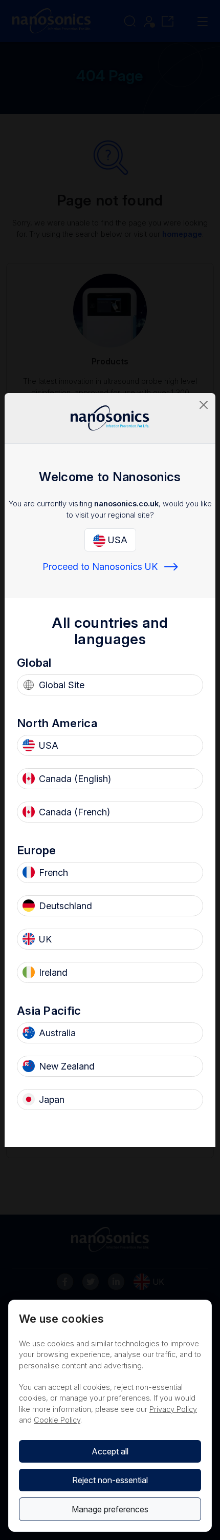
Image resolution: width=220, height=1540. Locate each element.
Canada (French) (74, 812)
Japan (51, 1099)
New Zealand (67, 1066)
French (53, 872)
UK (45, 939)
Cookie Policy (57, 1419)
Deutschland (65, 905)
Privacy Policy (173, 1409)
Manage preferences (110, 1509)
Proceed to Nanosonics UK (100, 566)
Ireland (53, 972)
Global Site (61, 685)
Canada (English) (75, 778)
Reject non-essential (110, 1480)
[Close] (203, 405)
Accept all (110, 1451)
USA (116, 540)
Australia (57, 1033)
